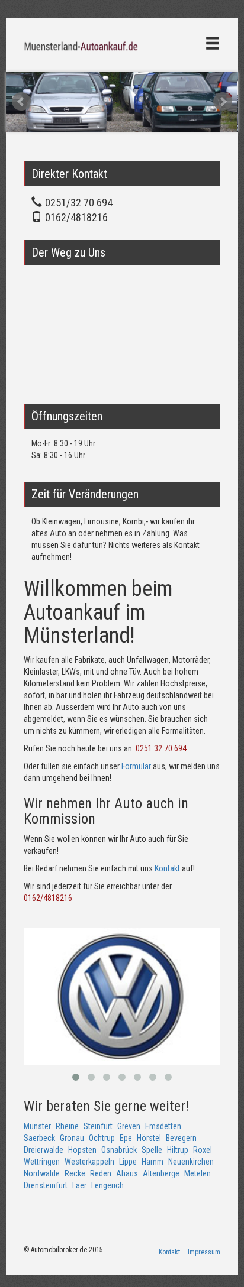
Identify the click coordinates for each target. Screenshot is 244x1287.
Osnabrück (119, 1150)
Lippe (128, 1161)
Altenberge (161, 1173)
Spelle (152, 1150)
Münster (37, 1126)
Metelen (197, 1173)
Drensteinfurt (46, 1185)
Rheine (67, 1126)
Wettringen (42, 1161)
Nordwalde (42, 1173)
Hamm (152, 1161)
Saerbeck (39, 1138)
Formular (136, 766)
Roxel (202, 1150)
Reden (100, 1173)
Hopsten (82, 1150)
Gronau (72, 1138)
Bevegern (181, 1138)
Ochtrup (102, 1138)
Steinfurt (98, 1126)
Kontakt (167, 868)
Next (222, 101)
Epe (126, 1138)
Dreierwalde (43, 1150)
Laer (79, 1185)
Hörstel (149, 1138)
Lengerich (107, 1185)
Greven (128, 1126)
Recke (75, 1173)
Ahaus (127, 1173)
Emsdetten (163, 1126)
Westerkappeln (89, 1161)
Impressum (204, 1252)
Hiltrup (177, 1150)
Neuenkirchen (191, 1161)
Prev (21, 101)
